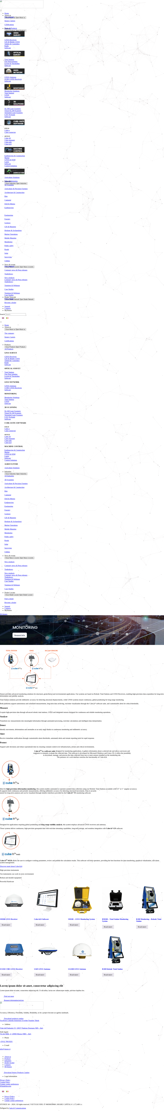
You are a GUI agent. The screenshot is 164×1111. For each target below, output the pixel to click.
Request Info (19, 635)
